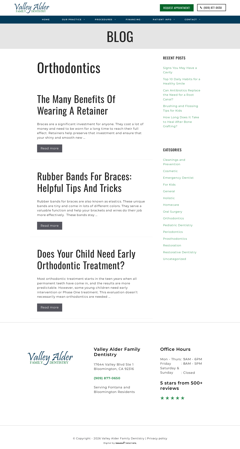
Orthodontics (173, 218)
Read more (50, 148)
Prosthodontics (175, 238)
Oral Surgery (172, 211)
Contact (191, 19)
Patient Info (162, 19)
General (169, 191)
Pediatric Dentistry (178, 225)
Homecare (171, 204)
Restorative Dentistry (180, 252)
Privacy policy (157, 438)
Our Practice (72, 19)
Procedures (103, 19)
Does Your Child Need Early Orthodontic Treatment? (86, 259)
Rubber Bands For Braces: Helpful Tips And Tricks (84, 182)
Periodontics (173, 232)
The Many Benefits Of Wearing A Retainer (76, 104)
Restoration (172, 245)
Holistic (169, 198)
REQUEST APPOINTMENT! (176, 8)
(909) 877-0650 (213, 7)
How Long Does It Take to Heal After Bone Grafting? (181, 122)
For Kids (169, 184)
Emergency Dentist (178, 177)
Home (46, 19)
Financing (133, 19)
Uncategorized (174, 259)
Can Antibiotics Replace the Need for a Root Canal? (181, 95)
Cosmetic (170, 171)
